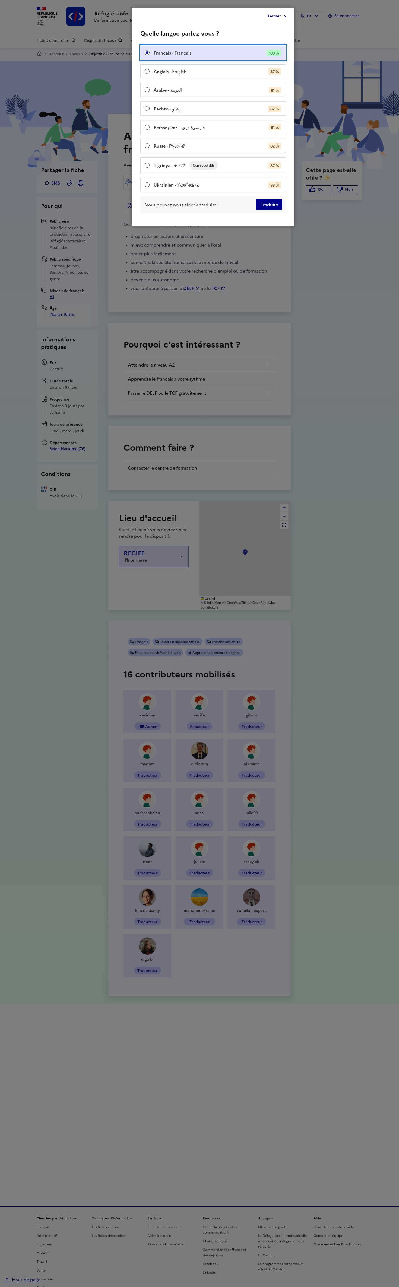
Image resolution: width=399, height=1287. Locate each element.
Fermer (274, 16)
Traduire (269, 204)
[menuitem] (213, 53)
